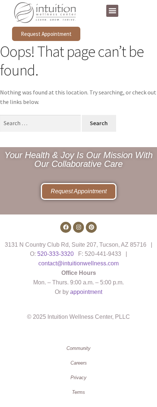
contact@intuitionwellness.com (78, 263)
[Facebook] (65, 227)
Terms (78, 392)
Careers (78, 363)
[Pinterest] (91, 227)
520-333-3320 (55, 254)
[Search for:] (41, 123)
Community (78, 348)
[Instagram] (78, 227)
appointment (86, 292)
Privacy (78, 377)
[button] (112, 11)
